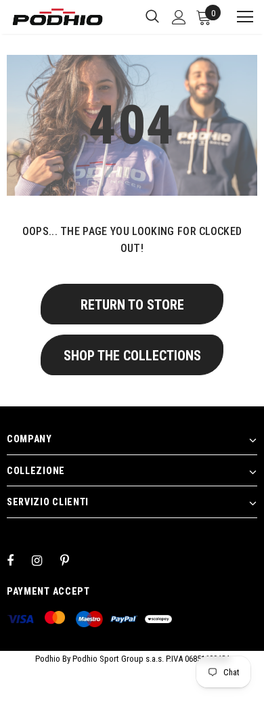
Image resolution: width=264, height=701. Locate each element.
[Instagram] (44, 560)
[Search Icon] (152, 17)
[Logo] (57, 17)
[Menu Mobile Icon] (239, 17)
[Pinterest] (72, 560)
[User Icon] (179, 17)
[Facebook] (19, 560)
